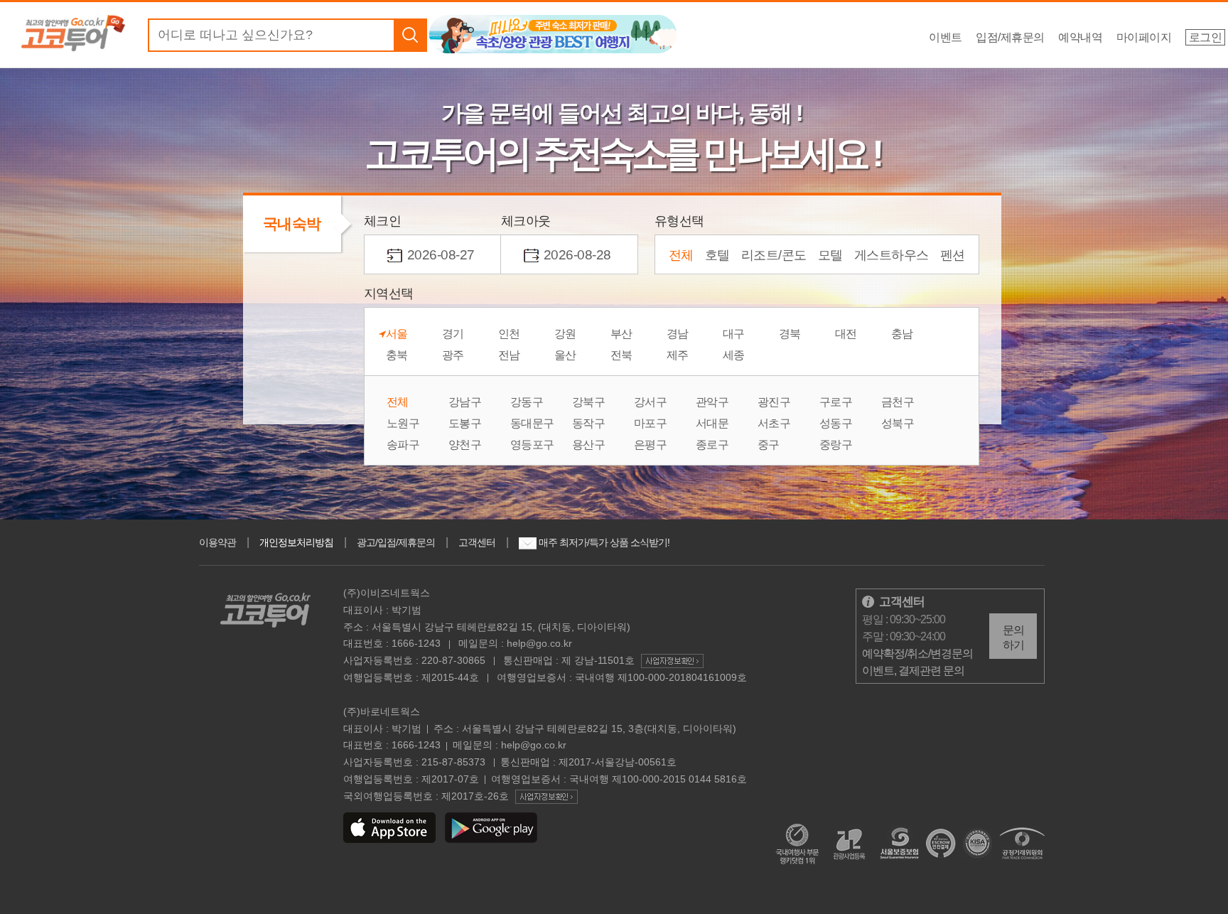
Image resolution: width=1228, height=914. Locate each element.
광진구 (774, 402)
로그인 (1205, 37)
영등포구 (532, 445)
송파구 (403, 445)
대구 (734, 334)
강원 (565, 334)
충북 (397, 355)
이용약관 (217, 542)
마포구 (650, 423)
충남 (902, 334)
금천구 (898, 402)
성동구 (836, 423)
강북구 (588, 402)
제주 (678, 355)
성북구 (898, 423)
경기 (453, 334)
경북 (790, 334)
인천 (509, 334)
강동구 (527, 402)
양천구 (465, 445)
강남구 (465, 402)
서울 (397, 334)
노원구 (403, 423)
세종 (734, 355)
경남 (678, 334)
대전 (846, 334)
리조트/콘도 (774, 255)
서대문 (712, 423)
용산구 (588, 445)
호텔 (717, 255)
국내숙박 (292, 223)
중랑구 (836, 445)
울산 (565, 355)
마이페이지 (1144, 37)
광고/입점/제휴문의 (396, 542)
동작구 (588, 423)
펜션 (952, 255)
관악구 (712, 402)
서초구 (774, 423)
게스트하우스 (891, 255)
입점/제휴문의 (1010, 37)
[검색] (410, 35)
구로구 (836, 402)
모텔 (830, 255)
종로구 (712, 445)
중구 (769, 445)
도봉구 (465, 423)
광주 (453, 355)
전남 (509, 355)
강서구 (650, 402)
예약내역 (1080, 37)
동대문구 (532, 423)
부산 (621, 334)
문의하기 (1013, 637)
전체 (681, 255)
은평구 (650, 445)
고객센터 (476, 542)
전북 (621, 355)
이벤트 (945, 37)
